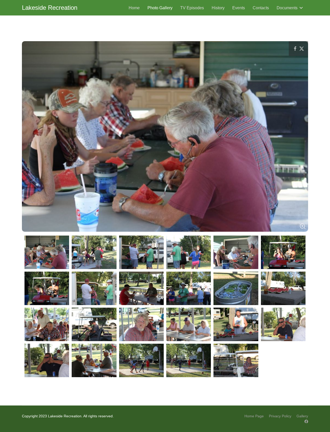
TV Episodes (192, 8)
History (218, 8)
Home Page (254, 416)
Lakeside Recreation (49, 8)
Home (134, 8)
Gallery (302, 416)
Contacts (261, 8)
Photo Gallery (159, 8)
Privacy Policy (280, 416)
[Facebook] (306, 421)
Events (238, 8)
